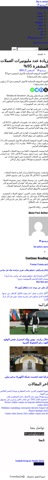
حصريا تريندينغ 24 (35, 37)
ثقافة (41, 25)
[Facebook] (41, 90)
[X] (46, 90)
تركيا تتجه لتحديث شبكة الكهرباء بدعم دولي (26, 376)
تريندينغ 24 (41, 70)
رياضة (40, 28)
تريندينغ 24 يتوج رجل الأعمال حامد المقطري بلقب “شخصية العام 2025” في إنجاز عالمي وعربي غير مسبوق (24, 398)
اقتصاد (40, 15)
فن (41, 31)
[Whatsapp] (32, 90)
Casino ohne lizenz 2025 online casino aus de (26, 413)
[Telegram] (37, 90)
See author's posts (40, 246)
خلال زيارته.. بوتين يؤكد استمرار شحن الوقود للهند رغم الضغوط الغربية (26, 341)
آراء (41, 34)
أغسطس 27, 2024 (27, 70)
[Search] (47, 45)
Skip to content (42, 1)
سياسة (40, 12)
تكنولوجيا (39, 22)
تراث (41, 19)
